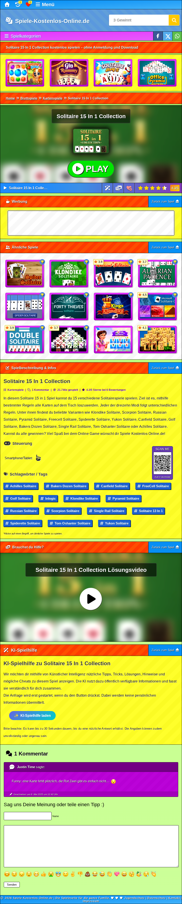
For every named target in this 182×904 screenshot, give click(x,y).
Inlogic (50, 498)
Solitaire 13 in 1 (150, 511)
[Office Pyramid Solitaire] (157, 73)
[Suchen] (174, 20)
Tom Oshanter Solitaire (72, 523)
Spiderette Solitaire (24, 523)
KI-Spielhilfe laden (35, 715)
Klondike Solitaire (83, 498)
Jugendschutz (134, 898)
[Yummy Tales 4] (25, 73)
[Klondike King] (113, 306)
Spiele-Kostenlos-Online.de (51, 21)
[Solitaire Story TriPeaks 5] (113, 73)
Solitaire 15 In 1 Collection (30, 188)
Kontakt (174, 898)
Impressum (91, 901)
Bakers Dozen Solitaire (68, 486)
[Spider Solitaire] (25, 306)
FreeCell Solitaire (155, 486)
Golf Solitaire (20, 498)
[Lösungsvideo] (119, 188)
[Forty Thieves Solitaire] (69, 306)
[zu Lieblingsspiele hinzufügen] (129, 188)
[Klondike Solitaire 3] (69, 273)
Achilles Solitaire (22, 486)
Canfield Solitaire (114, 486)
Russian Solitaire (23, 511)
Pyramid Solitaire (125, 498)
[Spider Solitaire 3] (25, 273)
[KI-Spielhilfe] (107, 188)
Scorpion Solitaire (64, 511)
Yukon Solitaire (116, 523)
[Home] (8, 4)
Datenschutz (156, 898)
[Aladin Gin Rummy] (69, 73)
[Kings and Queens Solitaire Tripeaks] (113, 339)
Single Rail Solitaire (108, 511)
